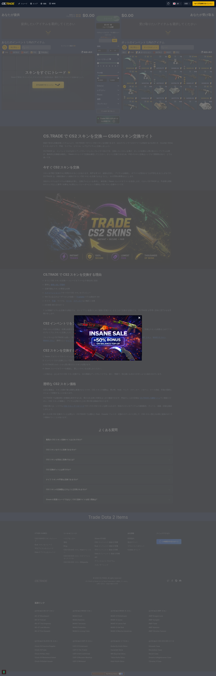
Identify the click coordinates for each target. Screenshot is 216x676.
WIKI (54, 4)
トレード (24, 4)
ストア (35, 4)
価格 (44, 4)
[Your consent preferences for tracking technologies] (4, 672)
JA (178, 4)
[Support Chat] (168, 3)
